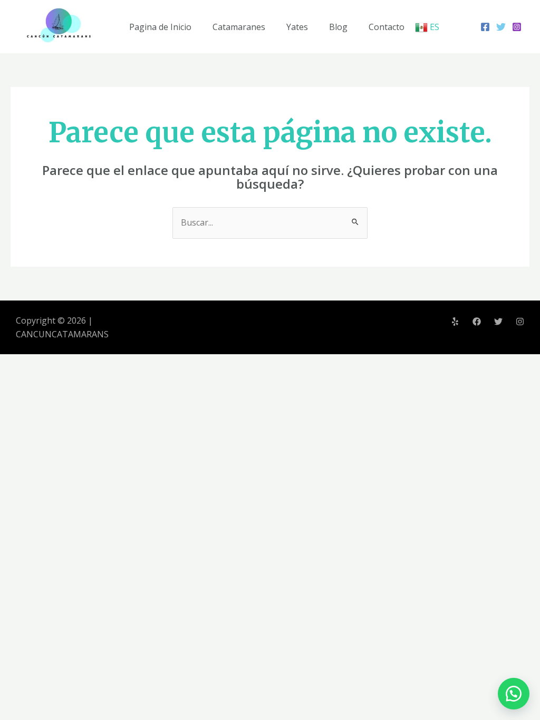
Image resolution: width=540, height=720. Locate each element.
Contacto (386, 27)
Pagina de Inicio (160, 27)
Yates (297, 27)
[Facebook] (485, 27)
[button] (513, 693)
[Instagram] (517, 27)
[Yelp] (455, 321)
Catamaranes (239, 27)
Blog (338, 27)
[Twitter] (501, 27)
